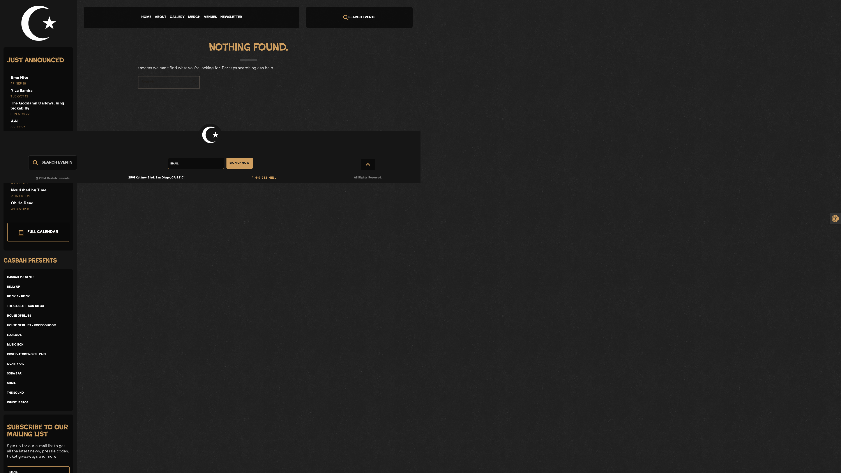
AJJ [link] (15, 121)
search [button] (194, 82)
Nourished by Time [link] (29, 190)
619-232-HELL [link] (264, 178)
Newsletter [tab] (231, 17)
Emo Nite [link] (19, 78)
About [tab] (160, 17)
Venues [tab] (210, 17)
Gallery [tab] (177, 17)
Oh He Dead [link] (22, 203)
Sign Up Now (239, 163)
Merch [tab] (194, 17)
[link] (835, 218)
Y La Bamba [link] (21, 91)
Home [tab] (146, 17)
